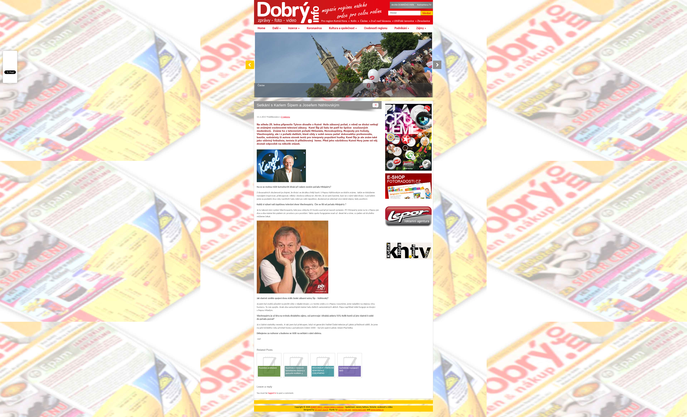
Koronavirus (314, 28)
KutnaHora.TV (424, 5)
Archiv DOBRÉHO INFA (402, 5)
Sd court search (321, 410)
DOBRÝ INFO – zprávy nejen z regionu (327, 407)
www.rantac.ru (377, 410)
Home (261, 28)
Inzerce (294, 28)
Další (276, 28)
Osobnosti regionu (375, 28)
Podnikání (401, 28)
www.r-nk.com (344, 410)
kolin (260, 85)
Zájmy (421, 28)
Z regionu (285, 117)
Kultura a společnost (343, 28)
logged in (272, 393)
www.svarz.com (359, 410)
